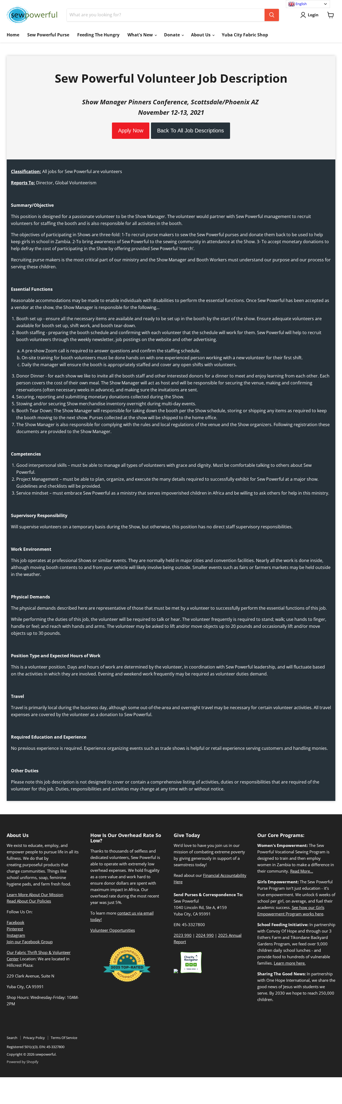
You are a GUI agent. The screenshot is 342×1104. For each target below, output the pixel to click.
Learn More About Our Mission (35, 894)
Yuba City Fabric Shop (245, 35)
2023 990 (183, 935)
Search (12, 1037)
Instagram (16, 935)
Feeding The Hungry (98, 35)
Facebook (15, 922)
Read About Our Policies (29, 901)
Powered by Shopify (22, 1061)
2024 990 (205, 935)
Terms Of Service (64, 1037)
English (301, 3)
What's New (140, 35)
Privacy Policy (34, 1037)
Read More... (301, 871)
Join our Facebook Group (30, 941)
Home (13, 35)
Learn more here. (290, 963)
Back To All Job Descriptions (190, 130)
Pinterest (15, 928)
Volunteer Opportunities (112, 930)
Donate (172, 35)
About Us (201, 35)
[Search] (272, 15)
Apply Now (130, 130)
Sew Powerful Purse (48, 35)
